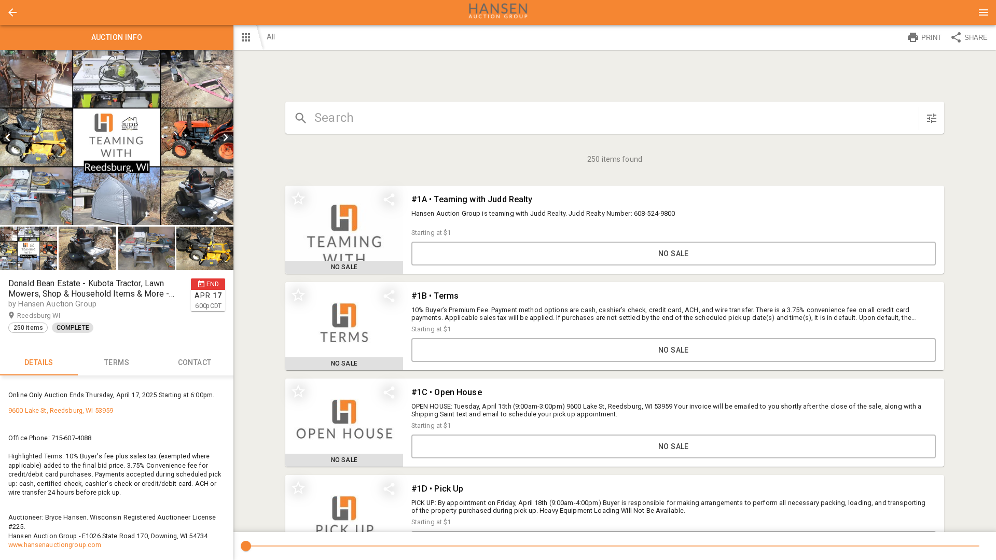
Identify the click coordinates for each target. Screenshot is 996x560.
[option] (116, 137)
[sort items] (931, 118)
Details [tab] (38, 362)
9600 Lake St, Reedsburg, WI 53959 (60, 410)
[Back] (12, 12)
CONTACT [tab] (195, 362)
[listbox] (116, 137)
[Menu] (983, 12)
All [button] (271, 37)
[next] (225, 137)
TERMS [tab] (116, 362)
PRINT (931, 37)
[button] (12, 12)
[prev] (8, 137)
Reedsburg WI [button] (48, 315)
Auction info (117, 37)
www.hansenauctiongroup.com (54, 545)
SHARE (976, 37)
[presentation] (498, 12)
